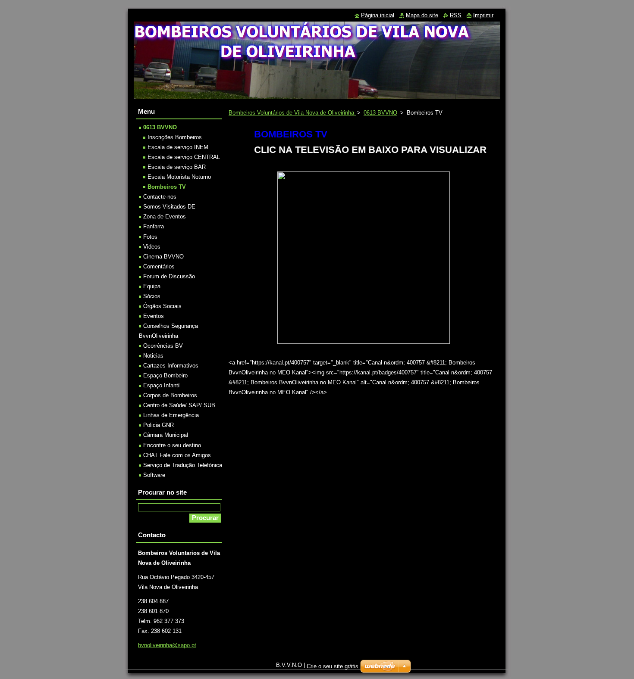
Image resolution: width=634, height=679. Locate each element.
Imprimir (483, 15)
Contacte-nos (159, 196)
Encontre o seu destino (172, 445)
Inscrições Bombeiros (175, 137)
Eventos (153, 316)
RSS (455, 15)
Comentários (159, 266)
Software (154, 475)
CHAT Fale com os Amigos (177, 455)
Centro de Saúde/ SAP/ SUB (179, 405)
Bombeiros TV (167, 187)
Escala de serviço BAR (177, 167)
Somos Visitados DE (169, 206)
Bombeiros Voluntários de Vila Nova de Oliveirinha (292, 112)
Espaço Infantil (162, 385)
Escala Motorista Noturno (179, 177)
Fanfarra (153, 226)
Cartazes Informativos (170, 365)
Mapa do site (422, 15)
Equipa (151, 286)
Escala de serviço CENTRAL (184, 157)
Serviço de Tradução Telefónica (182, 465)
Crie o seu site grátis (332, 666)
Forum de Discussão (169, 276)
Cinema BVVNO (163, 256)
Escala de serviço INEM (178, 147)
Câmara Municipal (165, 435)
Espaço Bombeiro (165, 375)
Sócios (151, 296)
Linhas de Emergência (171, 415)
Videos (151, 246)
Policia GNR (158, 425)
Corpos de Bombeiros (170, 395)
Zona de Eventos (164, 216)
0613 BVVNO (380, 112)
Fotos (150, 237)
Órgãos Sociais (162, 306)
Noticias (153, 355)
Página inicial (377, 15)
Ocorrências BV (163, 346)
